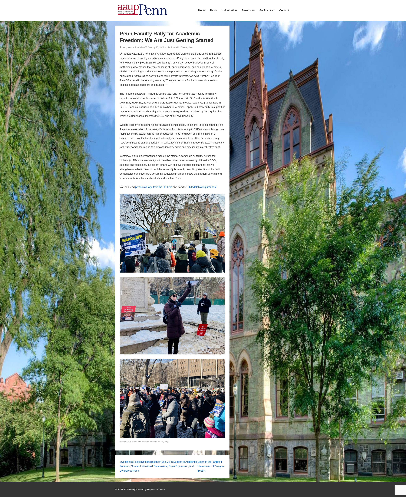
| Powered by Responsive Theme (149, 489)
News (213, 10)
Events (184, 47)
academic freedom (140, 441)
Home (201, 10)
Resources (248, 10)
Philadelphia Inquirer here (202, 187)
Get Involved (267, 10)
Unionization (229, 10)
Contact (284, 10)
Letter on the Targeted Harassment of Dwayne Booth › (210, 466)
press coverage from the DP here (153, 187)
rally (166, 441)
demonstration (156, 441)
